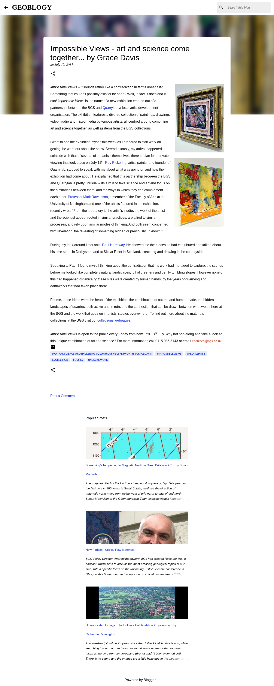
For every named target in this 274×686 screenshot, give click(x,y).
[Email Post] (52, 348)
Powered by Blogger (140, 680)
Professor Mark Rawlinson (88, 197)
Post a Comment (63, 396)
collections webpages (113, 320)
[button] (52, 74)
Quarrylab (110, 108)
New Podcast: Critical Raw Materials (110, 549)
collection (60, 359)
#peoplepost (196, 353)
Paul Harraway (113, 245)
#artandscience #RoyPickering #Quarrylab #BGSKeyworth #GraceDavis (102, 353)
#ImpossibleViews (169, 353)
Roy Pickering (116, 162)
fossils (78, 359)
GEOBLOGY (32, 7)
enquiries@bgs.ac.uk (207, 341)
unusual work (98, 359)
